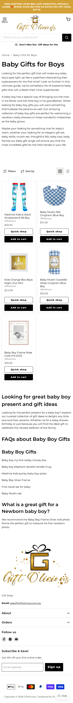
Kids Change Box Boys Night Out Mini (18, 281)
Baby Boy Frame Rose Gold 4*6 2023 (18, 354)
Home (6, 55)
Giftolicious (10, 221)
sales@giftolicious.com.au (25, 603)
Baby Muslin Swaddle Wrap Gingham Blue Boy (53, 283)
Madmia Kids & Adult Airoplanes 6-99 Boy (17, 216)
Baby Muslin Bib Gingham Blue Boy (52, 213)
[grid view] (60, 171)
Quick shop (18, 231)
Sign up (54, 667)
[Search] (66, 38)
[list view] (67, 171)
